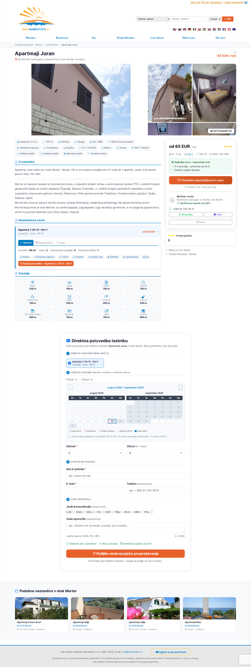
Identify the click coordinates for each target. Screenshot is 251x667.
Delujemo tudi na (60, 658)
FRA (118, 512)
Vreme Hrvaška (125, 37)
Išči (229, 19)
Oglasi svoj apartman (172, 652)
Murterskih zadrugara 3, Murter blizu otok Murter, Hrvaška (51, 59)
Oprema (27, 242)
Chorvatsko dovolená (111, 658)
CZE (69, 512)
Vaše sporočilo (83, 519)
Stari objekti (98, 662)
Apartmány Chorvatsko (124, 662)
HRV (137, 512)
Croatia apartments (173, 658)
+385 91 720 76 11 (183, 208)
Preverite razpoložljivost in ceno (203, 180)
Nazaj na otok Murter (180, 250)
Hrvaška (31, 37)
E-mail (71, 483)
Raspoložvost (45, 242)
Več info (220, 37)
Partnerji (110, 662)
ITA (99, 512)
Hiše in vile (189, 37)
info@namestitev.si (132, 651)
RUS (127, 512)
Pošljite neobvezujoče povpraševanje (127, 554)
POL (147, 512)
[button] (200, 238)
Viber (219, 214)
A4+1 (190, 154)
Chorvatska (128, 658)
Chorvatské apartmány (147, 662)
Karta (202, 222)
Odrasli (72, 446)
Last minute (157, 37)
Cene (62, 242)
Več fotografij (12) (222, 131)
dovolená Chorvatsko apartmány (84, 658)
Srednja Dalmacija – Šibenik (29, 44)
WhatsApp (187, 214)
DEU (89, 512)
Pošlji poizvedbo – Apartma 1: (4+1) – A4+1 (47, 263)
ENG (79, 512)
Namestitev (62, 37)
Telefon (139, 483)
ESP (108, 512)
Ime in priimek (76, 469)
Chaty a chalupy (191, 658)
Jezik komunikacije (86, 506)
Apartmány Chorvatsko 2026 (148, 658)
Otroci (137, 446)
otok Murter (52, 44)
